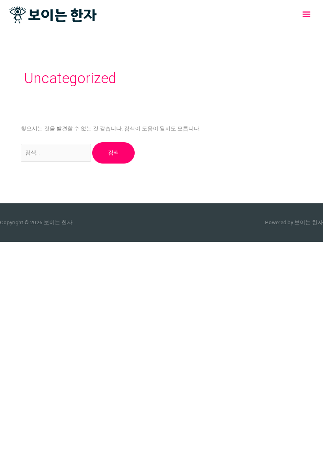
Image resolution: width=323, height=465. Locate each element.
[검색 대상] (57, 152)
